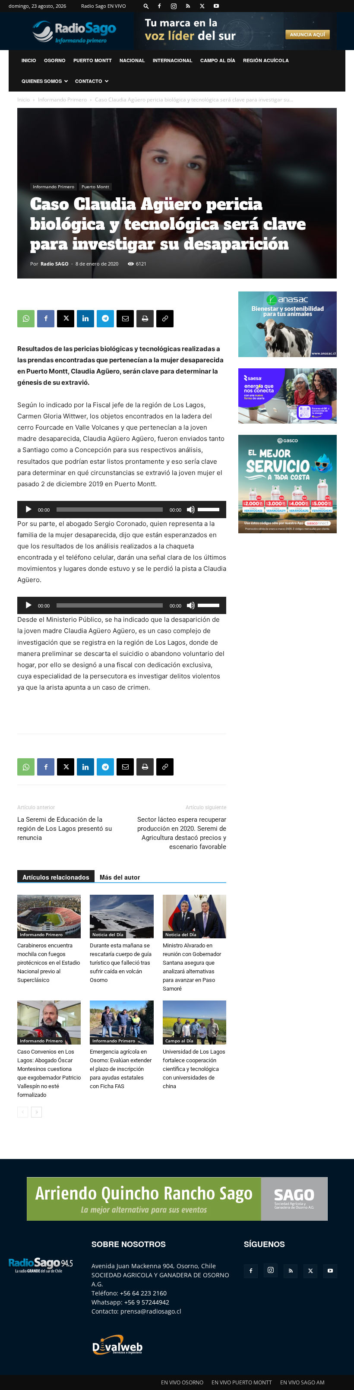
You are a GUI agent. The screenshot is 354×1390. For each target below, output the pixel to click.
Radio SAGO (55, 263)
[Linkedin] (85, 318)
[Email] (125, 318)
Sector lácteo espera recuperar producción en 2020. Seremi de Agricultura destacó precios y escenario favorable (181, 833)
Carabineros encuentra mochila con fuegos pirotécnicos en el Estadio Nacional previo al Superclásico (48, 962)
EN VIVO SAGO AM (302, 1382)
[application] (121, 509)
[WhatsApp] (26, 318)
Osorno (55, 60)
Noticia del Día (107, 934)
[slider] (210, 508)
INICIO (29, 60)
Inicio (23, 99)
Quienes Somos (42, 81)
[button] (146, 6)
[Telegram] (105, 318)
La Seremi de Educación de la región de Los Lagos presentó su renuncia (64, 829)
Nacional (132, 60)
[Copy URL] (165, 318)
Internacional (173, 60)
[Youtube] (216, 6)
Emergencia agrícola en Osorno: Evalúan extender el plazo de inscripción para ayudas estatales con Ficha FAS (121, 1068)
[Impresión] (145, 318)
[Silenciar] (190, 509)
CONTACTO (88, 81)
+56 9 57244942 (146, 1302)
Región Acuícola (266, 60)
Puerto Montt (92, 60)
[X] (202, 6)
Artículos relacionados (55, 877)
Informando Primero (62, 99)
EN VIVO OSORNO (182, 1382)
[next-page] (36, 1112)
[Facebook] (159, 6)
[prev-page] (22, 1112)
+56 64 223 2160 (143, 1293)
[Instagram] (173, 6)
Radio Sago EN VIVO (103, 6)
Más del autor (120, 877)
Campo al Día (217, 60)
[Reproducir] (28, 509)
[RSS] (187, 6)
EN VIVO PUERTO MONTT (242, 1382)
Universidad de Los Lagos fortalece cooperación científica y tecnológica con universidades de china (194, 1068)
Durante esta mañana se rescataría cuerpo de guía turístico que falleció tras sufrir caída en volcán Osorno (121, 962)
